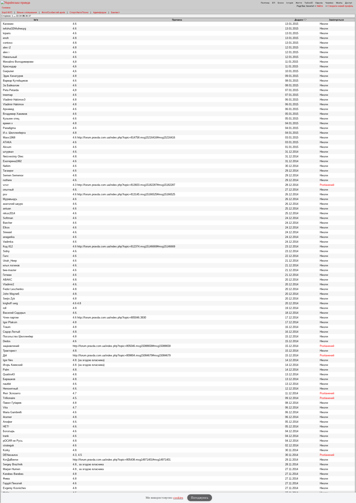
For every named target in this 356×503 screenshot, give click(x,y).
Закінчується (336, 20)
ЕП (273, 3)
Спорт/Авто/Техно (79, 12)
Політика (265, 3)
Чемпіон (329, 3)
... (15, 16)
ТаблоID (308, 3)
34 (20, 16)
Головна (6, 7)
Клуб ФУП (7, 12)
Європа (319, 3)
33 (17, 16)
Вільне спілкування (27, 12)
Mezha (339, 3)
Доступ (348, 3)
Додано (299, 20)
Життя (299, 3)
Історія (289, 3)
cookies (178, 497)
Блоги (281, 3)
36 (26, 16)
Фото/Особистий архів (53, 12)
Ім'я (36, 20)
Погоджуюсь (199, 497)
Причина (177, 20)
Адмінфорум (99, 12)
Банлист (115, 12)
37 (29, 16)
